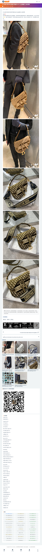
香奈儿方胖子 (20, 538)
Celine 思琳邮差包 (9, 519)
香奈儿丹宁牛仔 (21, 534)
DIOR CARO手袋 (9, 525)
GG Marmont (5, 466)
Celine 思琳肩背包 (9, 517)
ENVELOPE (5, 496)
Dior (4, 6)
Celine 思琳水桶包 (21, 515)
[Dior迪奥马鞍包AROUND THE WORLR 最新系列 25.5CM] (21, 365)
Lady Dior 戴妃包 (6, 447)
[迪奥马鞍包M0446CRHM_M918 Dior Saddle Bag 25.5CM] (34, 365)
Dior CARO (32, 523)
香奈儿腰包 (21, 540)
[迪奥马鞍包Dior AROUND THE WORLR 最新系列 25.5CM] (34, 349)
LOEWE (4, 479)
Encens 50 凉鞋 (5, 473)
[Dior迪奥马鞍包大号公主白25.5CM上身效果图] (8, 347)
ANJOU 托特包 (5, 453)
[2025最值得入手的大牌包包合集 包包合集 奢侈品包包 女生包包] (8, 378)
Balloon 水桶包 (5, 481)
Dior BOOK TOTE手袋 (21, 523)
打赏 (5, 319)
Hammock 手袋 (5, 483)
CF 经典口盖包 (5, 430)
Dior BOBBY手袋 (33, 521)
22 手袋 (4, 426)
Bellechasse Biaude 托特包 (7, 456)
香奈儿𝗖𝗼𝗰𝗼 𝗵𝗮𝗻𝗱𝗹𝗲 (33, 540)
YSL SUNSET (5, 503)
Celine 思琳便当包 (21, 513)
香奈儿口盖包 (20, 536)
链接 (12, 319)
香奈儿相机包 (9, 540)
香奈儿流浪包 (32, 538)
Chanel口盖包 (32, 519)
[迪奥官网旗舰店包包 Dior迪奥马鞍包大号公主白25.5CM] (21, 347)
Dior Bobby (5, 441)
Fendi (4, 449)
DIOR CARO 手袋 (21, 525)
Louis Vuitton (5, 487)
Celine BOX (5, 419)
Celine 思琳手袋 (9, 515)
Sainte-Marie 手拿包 (6, 462)
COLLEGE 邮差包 (6, 494)
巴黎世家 (4, 507)
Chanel (4, 421)
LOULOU (4, 498)
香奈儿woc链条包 (9, 534)
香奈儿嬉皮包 (32, 536)
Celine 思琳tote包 (9, 513)
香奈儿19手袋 (9, 532)
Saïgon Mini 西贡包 (6, 458)
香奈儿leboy (32, 532)
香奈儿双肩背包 (9, 536)
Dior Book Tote (5, 443)
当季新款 (4, 434)
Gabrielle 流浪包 (6, 432)
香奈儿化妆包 (32, 534)
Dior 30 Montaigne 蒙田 (9, 521)
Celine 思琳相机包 (32, 515)
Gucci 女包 (5, 468)
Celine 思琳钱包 (21, 519)
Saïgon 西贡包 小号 (6, 460)
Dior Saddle (5, 445)
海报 (8, 319)
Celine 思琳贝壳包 (32, 517)
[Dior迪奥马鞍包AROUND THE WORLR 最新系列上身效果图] (8, 363)
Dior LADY (33, 525)
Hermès (4, 470)
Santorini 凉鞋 (5, 475)
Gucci (4, 464)
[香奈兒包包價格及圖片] (2, 6)
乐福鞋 (4, 477)
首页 (7, 9)
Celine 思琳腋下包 (21, 517)
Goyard (4, 451)
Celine (4, 417)
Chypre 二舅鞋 (5, 471)
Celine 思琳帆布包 (32, 513)
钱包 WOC (5, 436)
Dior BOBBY (21, 521)
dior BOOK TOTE (9, 523)
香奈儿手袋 (9, 538)
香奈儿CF (21, 532)
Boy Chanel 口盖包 (6, 428)
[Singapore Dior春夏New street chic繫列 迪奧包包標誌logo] (21, 378)
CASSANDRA (5, 492)
